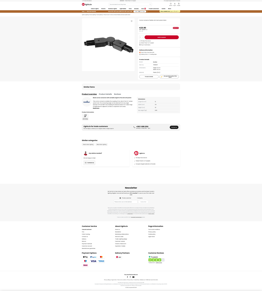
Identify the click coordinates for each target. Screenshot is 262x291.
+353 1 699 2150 (142, 126)
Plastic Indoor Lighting (88, 144)
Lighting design (123, 239)
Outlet (163, 8)
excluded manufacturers (136, 217)
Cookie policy (151, 234)
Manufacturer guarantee (88, 248)
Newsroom (123, 243)
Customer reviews (120, 241)
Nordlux (155, 62)
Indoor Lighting (93, 14)
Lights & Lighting (85, 14)
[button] (131, 21)
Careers (117, 243)
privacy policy (151, 213)
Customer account (87, 246)
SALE (142, 8)
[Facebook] (128, 277)
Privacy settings (107, 279)
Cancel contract (86, 229)
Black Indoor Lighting (101, 144)
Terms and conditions (154, 229)
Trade (116, 239)
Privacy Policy (130, 279)
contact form (130, 213)
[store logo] (87, 4)
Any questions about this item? (170, 76)
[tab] (89, 94)
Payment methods (87, 243)
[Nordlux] (87, 102)
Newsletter (118, 232)
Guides (123, 246)
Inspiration (118, 246)
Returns (84, 241)
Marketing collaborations (122, 234)
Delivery (84, 239)
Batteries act (142, 279)
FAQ (83, 232)
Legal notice (151, 236)
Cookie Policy (136, 279)
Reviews (117, 94)
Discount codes (119, 236)
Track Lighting (99, 14)
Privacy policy (152, 232)
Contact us (174, 127)
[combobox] (130, 4)
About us (117, 229)
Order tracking (86, 234)
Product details (105, 94)
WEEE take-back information (152, 279)
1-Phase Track (106, 14)
